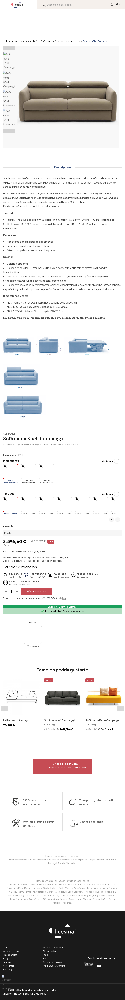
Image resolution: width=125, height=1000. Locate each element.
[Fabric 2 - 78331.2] (10, 504)
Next (9, 131)
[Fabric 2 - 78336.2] (100, 504)
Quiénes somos (11, 951)
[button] (62, 766)
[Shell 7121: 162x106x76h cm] (10, 471)
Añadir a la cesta (36, 591)
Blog (5, 958)
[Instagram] (109, 945)
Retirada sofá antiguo (16, 720)
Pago (45, 954)
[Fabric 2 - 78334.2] (64, 504)
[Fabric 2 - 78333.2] (46, 504)
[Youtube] (116, 945)
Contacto (8, 947)
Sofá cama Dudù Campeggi (102, 720)
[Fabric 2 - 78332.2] (28, 504)
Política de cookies (52, 962)
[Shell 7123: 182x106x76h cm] (28, 471)
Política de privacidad (53, 947)
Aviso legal (8, 969)
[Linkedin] (102, 945)
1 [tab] (60, 737)
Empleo (7, 962)
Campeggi (9, 433)
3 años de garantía (91, 821)
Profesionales (10, 954)
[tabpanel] (21, 703)
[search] (44, 4)
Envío (45, 958)
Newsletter (8, 965)
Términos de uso (51, 951)
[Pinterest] (95, 945)
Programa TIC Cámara (54, 965)
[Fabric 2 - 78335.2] (82, 504)
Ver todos (107, 461)
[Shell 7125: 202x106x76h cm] (46, 471)
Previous (9, 48)
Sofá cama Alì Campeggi (59, 720)
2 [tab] (64, 737)
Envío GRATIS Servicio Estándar (62, 607)
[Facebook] (88, 945)
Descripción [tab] (62, 167)
